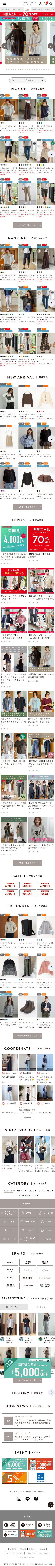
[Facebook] (36, 1499)
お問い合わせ (43, 1553)
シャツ (48, 1222)
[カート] (45, 3)
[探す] (50, 3)
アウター (30, 1213)
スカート (30, 1230)
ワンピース (48, 1213)
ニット (12, 1222)
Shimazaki (49, 1340)
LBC (20, 9)
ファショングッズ (29, 1239)
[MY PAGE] (40, 3)
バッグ (48, 1230)
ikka (8, 1338)
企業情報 (42, 1549)
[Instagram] (19, 1499)
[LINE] (28, 1499)
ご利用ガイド (31, 1553)
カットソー (30, 1222)
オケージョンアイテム (10, 1213)
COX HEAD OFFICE (49, 1338)
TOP (27, 9)
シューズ (12, 1239)
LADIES (27, 1203)
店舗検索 (23, 1549)
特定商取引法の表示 (27, 1557)
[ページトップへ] (51, 1505)
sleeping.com (8, 9)
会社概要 (13, 1549)
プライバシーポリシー (15, 1553)
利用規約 (32, 1549)
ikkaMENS (37, 9)
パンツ (12, 1230)
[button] (4, 46)
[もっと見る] (27, 1380)
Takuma (9, 1340)
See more (27, 1117)
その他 (48, 1239)
